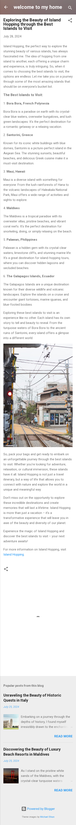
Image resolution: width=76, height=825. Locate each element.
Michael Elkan (47, 817)
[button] (70, 21)
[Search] (70, 8)
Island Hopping (13, 554)
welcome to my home (38, 7)
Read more (63, 736)
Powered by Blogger (40, 809)
